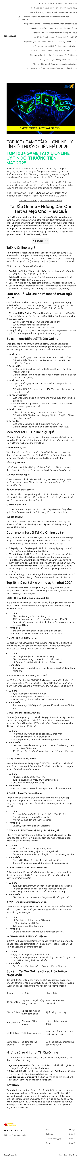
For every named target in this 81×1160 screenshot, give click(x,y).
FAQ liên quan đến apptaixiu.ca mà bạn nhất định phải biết (54, 28)
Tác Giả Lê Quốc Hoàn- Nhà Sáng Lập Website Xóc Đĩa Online (53, 50)
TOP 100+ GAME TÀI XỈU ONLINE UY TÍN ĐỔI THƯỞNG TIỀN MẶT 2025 (51, 68)
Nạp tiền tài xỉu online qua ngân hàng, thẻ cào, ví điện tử (55, 37)
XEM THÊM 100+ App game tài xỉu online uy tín (40, 200)
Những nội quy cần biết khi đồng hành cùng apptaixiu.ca (55, 46)
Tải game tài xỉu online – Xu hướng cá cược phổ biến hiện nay (53, 55)
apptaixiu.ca (10, 35)
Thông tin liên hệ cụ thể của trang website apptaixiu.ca (55, 64)
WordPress (73, 1155)
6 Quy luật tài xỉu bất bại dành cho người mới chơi (58, 3)
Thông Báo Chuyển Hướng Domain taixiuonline (58, 59)
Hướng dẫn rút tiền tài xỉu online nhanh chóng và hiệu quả (54, 32)
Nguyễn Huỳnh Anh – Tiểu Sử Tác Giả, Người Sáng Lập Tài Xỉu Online (50, 41)
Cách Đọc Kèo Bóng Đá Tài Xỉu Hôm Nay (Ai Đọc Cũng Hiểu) (54, 8)
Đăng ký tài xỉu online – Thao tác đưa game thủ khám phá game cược (50, 23)
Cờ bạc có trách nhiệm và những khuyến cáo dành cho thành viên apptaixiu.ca (43, 17)
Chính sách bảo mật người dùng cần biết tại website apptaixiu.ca (51, 12)
